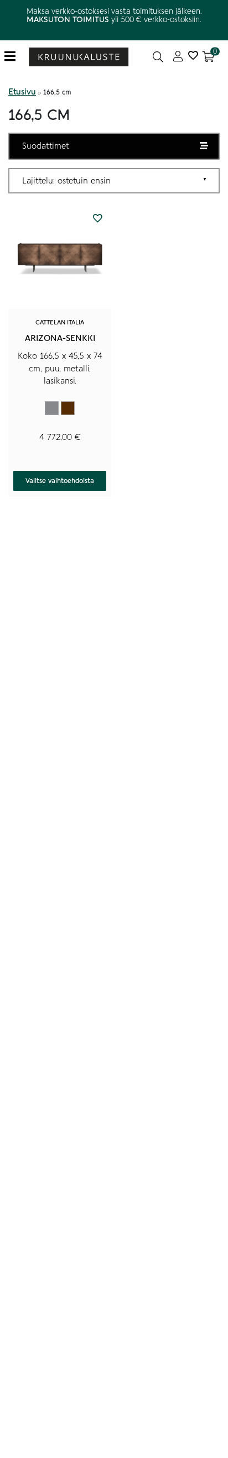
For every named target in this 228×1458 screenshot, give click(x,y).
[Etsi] (158, 56)
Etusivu (22, 92)
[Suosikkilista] (193, 56)
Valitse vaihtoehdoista (59, 481)
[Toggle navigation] (14, 56)
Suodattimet (45, 146)
